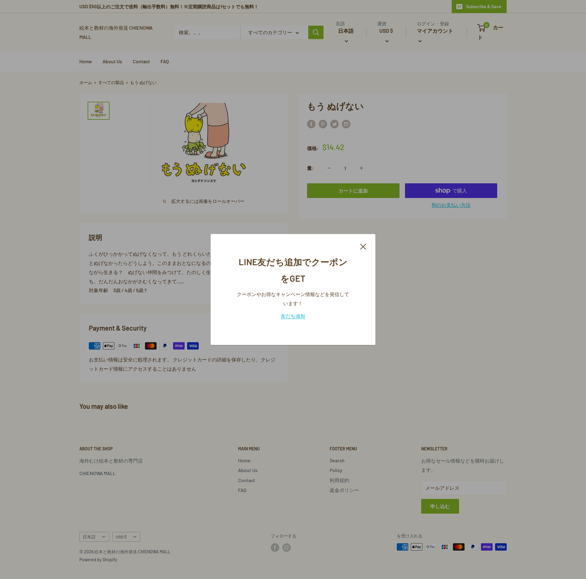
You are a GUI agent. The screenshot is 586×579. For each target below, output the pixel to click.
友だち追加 (293, 316)
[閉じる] (363, 246)
